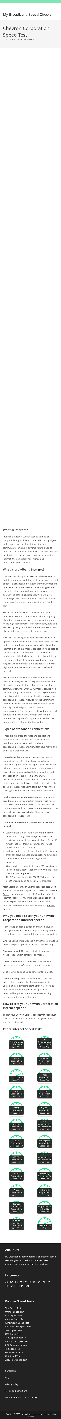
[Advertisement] (30, 86)
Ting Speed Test (13, 1308)
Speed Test (42, 890)
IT (26, 1282)
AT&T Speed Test (13, 1315)
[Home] (4, 39)
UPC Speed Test (13, 1334)
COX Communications (16, 1345)
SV (12, 1285)
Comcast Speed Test (15, 1319)
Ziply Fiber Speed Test (16, 1359)
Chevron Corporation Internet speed (34, 1014)
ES (16, 1282)
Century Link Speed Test (17, 1341)
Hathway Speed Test (15, 1352)
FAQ (7, 1377)
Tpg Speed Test (12, 1348)
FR (21, 1282)
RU (7, 1285)
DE (11, 1282)
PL (44, 1282)
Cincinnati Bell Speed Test (18, 1326)
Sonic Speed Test (13, 1330)
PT (49, 1282)
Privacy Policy (11, 1384)
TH (17, 1285)
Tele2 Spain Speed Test (16, 1337)
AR (6, 1282)
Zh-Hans (25, 1285)
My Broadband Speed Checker (28, 14)
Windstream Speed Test (17, 1322)
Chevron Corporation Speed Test (22, 39)
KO (39, 1282)
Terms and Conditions (16, 1390)
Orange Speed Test (14, 1311)
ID (30, 1282)
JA (34, 1282)
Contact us (10, 1370)
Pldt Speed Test (13, 1356)
